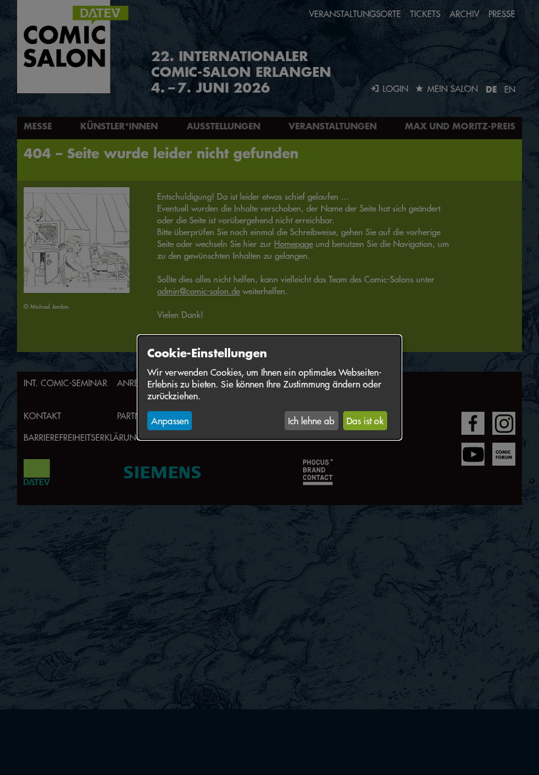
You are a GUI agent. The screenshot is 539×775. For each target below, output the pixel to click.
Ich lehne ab (311, 420)
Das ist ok (364, 420)
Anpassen (170, 420)
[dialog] (269, 387)
